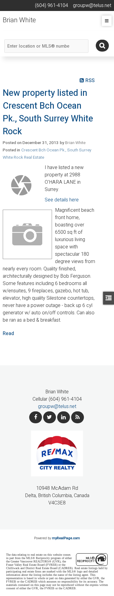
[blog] (77, 417)
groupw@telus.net (57, 406)
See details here (62, 200)
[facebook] (35, 417)
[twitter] (49, 417)
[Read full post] (21, 185)
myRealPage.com (66, 538)
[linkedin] (63, 417)
